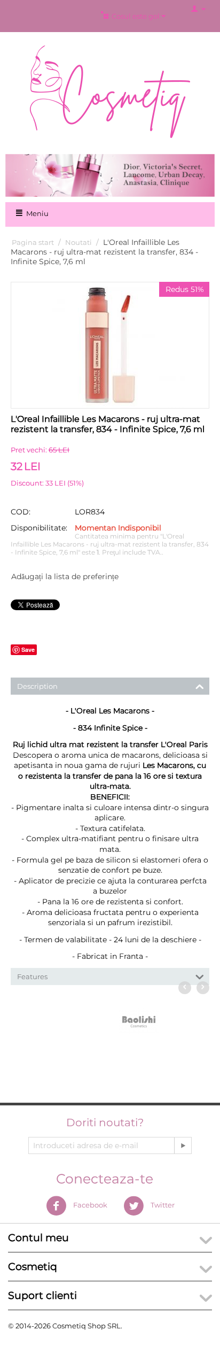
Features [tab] (32, 976)
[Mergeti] (182, 1145)
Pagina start (33, 242)
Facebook (89, 1205)
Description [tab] (37, 686)
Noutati (78, 242)
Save (28, 649)
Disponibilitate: (39, 528)
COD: (20, 512)
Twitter (162, 1205)
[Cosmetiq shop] (110, 91)
